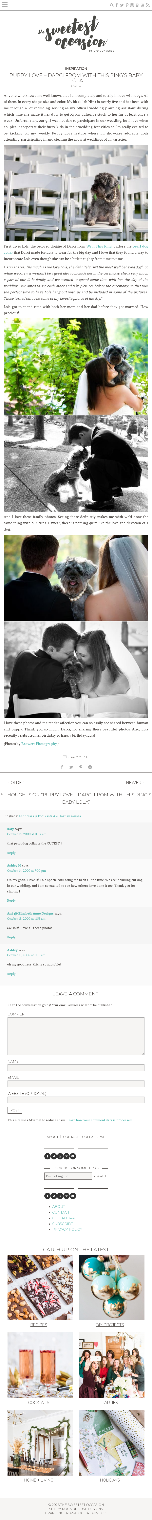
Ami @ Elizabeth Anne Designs (30, 913)
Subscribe (62, 1224)
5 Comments (78, 756)
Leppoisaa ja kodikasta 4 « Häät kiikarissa (50, 816)
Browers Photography (39, 744)
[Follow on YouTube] (73, 1156)
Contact (71, 1137)
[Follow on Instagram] (60, 1156)
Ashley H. (14, 865)
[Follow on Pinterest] (66, 1156)
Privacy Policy (67, 1229)
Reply (11, 853)
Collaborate (94, 1137)
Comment (17, 1014)
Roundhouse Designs (82, 1509)
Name (13, 1061)
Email (13, 1077)
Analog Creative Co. (88, 1513)
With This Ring (99, 246)
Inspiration (76, 69)
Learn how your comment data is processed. (99, 1120)
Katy (10, 829)
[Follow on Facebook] (47, 1156)
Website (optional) (27, 1093)
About (52, 1137)
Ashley (12, 950)
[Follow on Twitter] (54, 1156)
